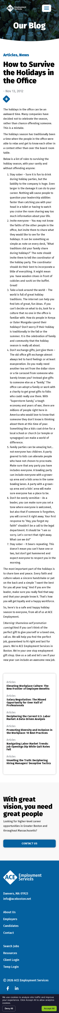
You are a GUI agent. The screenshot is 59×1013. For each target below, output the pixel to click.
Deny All (9, 1008)
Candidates (11, 926)
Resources (10, 953)
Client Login (11, 960)
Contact (8, 933)
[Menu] (46, 8)
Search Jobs (11, 946)
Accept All (49, 1008)
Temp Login (11, 967)
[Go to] (8, 988)
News (24, 55)
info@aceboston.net (17, 899)
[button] (29, 843)
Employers (10, 919)
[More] (6, 99)
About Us (9, 912)
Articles (10, 55)
